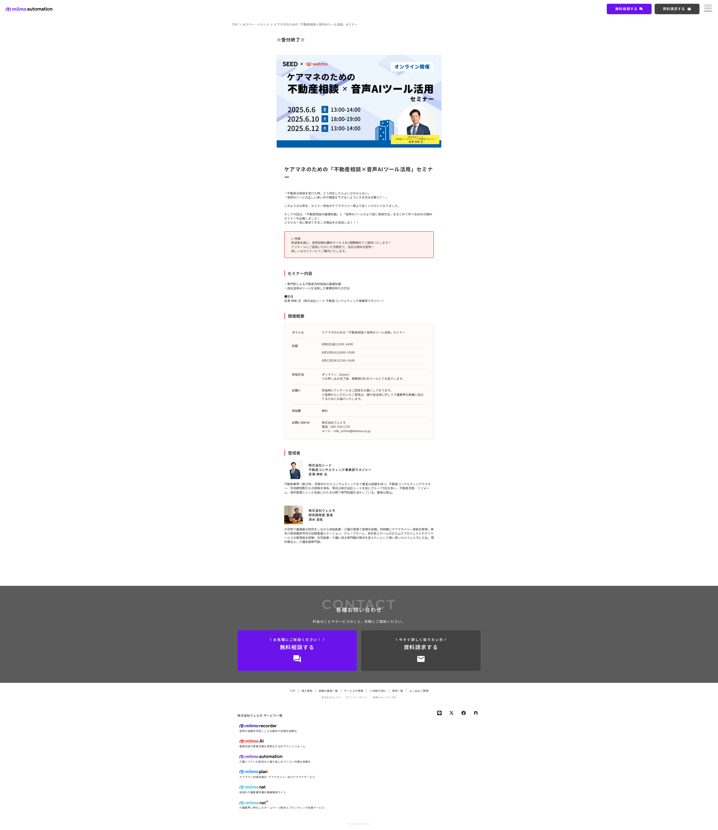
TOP (235, 24)
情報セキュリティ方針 (384, 697)
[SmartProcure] (29, 9)
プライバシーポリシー (357, 697)
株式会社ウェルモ (331, 697)
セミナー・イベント (256, 24)
